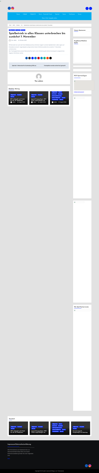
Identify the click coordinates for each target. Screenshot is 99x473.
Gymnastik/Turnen (56, 95)
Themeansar (61, 471)
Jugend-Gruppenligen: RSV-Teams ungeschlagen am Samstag (39, 101)
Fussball (18, 30)
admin (15, 40)
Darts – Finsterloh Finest (45, 14)
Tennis (64, 14)
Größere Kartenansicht (79, 92)
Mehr (9, 458)
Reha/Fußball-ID (56, 97)
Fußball (25, 14)
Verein (18, 14)
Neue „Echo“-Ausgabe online (49, 18)
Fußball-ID (33, 14)
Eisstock (57, 14)
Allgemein (11, 30)
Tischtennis (72, 14)
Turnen (80, 14)
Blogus (53, 471)
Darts (60, 92)
